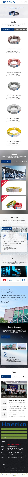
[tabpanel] (14, 271)
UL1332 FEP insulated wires (14, 141)
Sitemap (6, 470)
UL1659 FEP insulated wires (14, 72)
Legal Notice (21, 470)
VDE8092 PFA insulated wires (14, 49)
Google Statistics (13, 470)
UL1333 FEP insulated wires (14, 118)
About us (3, 306)
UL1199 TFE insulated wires (14, 95)
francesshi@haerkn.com (12, 446)
